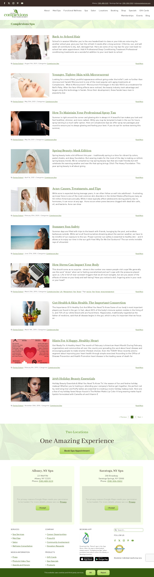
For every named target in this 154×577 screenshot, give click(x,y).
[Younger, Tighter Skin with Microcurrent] (30, 85)
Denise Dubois (18, 64)
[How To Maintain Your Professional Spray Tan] (30, 123)
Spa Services (18, 534)
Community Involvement (58, 542)
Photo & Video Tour (21, 561)
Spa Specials (52, 561)
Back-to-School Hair (66, 37)
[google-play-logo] (102, 558)
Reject (103, 572)
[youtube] (22, 3)
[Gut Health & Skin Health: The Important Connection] (30, 313)
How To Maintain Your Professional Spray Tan (84, 113)
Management (68, 292)
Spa (74, 292)
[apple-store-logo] (87, 558)
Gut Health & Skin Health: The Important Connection (89, 303)
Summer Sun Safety (66, 227)
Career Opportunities (56, 534)
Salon (15, 542)
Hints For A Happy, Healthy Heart (75, 341)
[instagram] (13, 3)
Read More (139, 64)
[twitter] (9, 3)
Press (15, 557)
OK (90, 572)
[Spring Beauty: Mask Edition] (30, 161)
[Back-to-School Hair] (30, 47)
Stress (79, 292)
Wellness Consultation (22, 546)
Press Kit (51, 538)
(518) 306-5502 (127, 3)
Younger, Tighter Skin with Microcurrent (80, 75)
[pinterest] (18, 3)
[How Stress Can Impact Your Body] (30, 275)
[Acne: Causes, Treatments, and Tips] (30, 199)
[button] (77, 450)
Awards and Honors (21, 565)
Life (61, 292)
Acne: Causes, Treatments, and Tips (76, 189)
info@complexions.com (142, 3)
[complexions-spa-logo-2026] (16, 8)
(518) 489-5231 (103, 3)
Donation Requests (55, 546)
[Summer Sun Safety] (30, 237)
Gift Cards (51, 557)
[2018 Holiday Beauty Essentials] (30, 389)
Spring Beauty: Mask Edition (71, 151)
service (89, 292)
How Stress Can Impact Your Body (75, 265)
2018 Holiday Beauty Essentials (73, 379)
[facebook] (5, 3)
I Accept (42, 508)
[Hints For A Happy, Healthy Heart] (30, 351)
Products (51, 565)
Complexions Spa (53, 64)
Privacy (63, 502)
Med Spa (16, 538)
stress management (107, 292)
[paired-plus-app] (86, 533)
